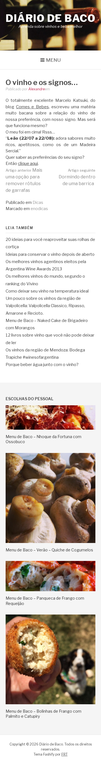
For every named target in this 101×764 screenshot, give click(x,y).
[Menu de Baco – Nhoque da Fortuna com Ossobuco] (50, 428)
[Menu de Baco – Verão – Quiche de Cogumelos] (50, 541)
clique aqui (28, 163)
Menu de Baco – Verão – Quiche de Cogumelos (49, 549)
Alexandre (36, 89)
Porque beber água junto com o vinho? (42, 364)
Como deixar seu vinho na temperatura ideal (47, 291)
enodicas (39, 208)
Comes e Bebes (32, 106)
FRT (64, 754)
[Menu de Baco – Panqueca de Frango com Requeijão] (50, 589)
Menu (53, 60)
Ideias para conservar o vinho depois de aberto (50, 254)
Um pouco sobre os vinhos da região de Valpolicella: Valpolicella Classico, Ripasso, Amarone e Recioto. (45, 306)
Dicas (38, 202)
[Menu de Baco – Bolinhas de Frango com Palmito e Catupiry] (50, 702)
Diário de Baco (50, 18)
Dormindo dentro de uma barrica (77, 177)
